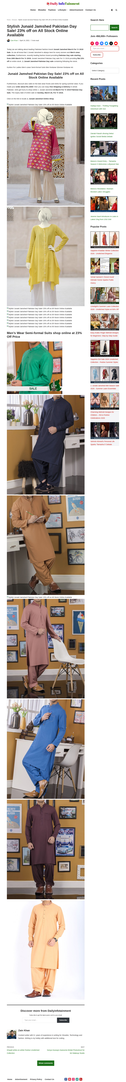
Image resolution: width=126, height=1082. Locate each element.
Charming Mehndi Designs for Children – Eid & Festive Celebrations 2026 (102, 415)
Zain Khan (14, 40)
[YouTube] (116, 43)
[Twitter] (106, 43)
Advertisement (76, 10)
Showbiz (42, 10)
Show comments (46, 1063)
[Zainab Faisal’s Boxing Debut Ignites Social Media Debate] (103, 121)
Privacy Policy (36, 1079)
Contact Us (90, 10)
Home (33, 10)
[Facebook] (101, 43)
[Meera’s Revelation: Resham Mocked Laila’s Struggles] (103, 177)
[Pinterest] (92, 43)
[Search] (116, 10)
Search (114, 28)
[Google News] (80, 1079)
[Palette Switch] (112, 10)
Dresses (14, 20)
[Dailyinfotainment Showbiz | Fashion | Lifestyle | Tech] (63, 4)
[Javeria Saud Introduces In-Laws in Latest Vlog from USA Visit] (103, 204)
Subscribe (63, 1020)
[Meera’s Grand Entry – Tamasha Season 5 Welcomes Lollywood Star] (103, 149)
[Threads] (111, 43)
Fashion (52, 10)
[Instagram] (97, 43)
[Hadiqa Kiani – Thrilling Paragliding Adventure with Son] (103, 94)
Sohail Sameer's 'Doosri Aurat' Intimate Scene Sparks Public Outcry (102, 280)
